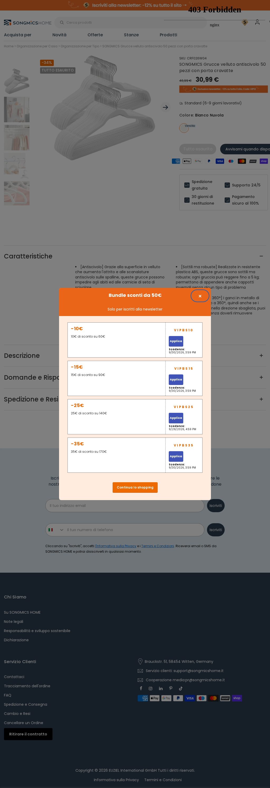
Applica (176, 341)
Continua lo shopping (135, 487)
